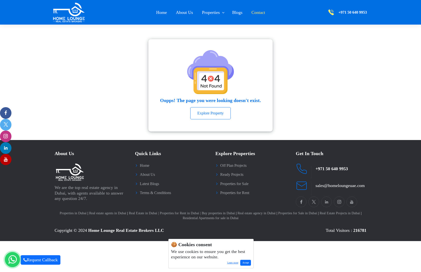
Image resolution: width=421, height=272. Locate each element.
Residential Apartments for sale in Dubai (211, 218)
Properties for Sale (234, 184)
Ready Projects (231, 174)
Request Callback (42, 259)
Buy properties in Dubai (219, 213)
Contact (258, 12)
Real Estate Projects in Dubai (341, 213)
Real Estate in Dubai (144, 213)
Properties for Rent (234, 193)
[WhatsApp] (12, 259)
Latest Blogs (149, 184)
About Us (184, 12)
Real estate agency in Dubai (257, 213)
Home (161, 12)
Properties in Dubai (74, 213)
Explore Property (210, 113)
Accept (245, 262)
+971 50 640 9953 (332, 168)
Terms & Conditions (155, 193)
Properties (211, 12)
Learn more (231, 263)
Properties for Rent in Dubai (180, 213)
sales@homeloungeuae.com (340, 185)
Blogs (237, 12)
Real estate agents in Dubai (108, 213)
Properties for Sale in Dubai (298, 213)
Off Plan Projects (233, 165)
